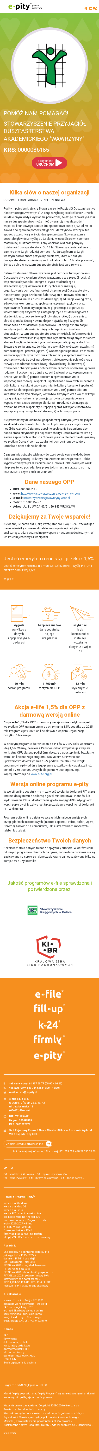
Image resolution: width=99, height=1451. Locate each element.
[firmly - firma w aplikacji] (49, 1040)
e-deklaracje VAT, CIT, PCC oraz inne (25, 1320)
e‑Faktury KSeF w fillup (17, 1227)
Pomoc (8, 1329)
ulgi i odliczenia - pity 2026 (19, 1262)
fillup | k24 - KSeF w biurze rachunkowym (28, 1237)
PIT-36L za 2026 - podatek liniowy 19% (26, 1275)
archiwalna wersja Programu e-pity (25, 1220)
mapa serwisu (75, 1178)
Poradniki (10, 1245)
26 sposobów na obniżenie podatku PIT (26, 1251)
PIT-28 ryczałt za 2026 (17, 1268)
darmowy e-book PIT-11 (17, 1349)
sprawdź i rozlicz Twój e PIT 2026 (23, 1300)
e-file (8, 1167)
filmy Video (10, 1338)
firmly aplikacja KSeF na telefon (23, 1233)
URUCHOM (45, 163)
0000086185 (26, 149)
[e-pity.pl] (49, 1056)
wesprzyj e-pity (18, 1178)
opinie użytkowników (55, 1174)
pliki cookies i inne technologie (61, 1417)
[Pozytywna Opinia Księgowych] (49, 910)
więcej (8, 578)
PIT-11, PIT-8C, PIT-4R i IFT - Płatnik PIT (27, 1282)
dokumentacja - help (16, 1342)
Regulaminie (65, 1413)
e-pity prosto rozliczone (25, 6)
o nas (30, 1174)
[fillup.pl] (49, 1009)
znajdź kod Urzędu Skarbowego (22, 1317)
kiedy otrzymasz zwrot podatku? (22, 1279)
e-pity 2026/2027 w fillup (18, 1223)
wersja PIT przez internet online (22, 1213)
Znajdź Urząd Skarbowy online (24, 1144)
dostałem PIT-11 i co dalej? (19, 1258)
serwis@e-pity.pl (26, 1092)
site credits (10, 1433)
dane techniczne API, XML (19, 1355)
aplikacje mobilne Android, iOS (22, 1216)
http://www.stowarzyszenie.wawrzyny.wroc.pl (50, 493)
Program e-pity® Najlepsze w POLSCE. (26, 1385)
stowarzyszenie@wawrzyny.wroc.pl (46, 498)
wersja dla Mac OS (15, 1206)
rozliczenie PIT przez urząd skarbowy (26, 1285)
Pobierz (19, 1196)
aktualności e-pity (14, 1352)
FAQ (6, 1335)
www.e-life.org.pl (41, 774)
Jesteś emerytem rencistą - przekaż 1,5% (49, 559)
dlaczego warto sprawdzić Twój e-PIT (25, 1303)
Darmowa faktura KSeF (18, 1230)
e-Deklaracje (12, 1294)
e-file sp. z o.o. (71, 1405)
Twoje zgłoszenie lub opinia (20, 1362)
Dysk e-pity (10, 1359)
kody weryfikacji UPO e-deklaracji (23, 1314)
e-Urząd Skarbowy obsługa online (23, 1310)
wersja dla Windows (15, 1203)
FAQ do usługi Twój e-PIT (18, 1307)
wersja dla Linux (13, 1210)
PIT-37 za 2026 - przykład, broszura (25, 1265)
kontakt (14, 1174)
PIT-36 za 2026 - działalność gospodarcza (28, 1272)
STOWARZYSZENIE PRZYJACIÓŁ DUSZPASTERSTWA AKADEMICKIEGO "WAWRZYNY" (45, 131)
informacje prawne (46, 1178)
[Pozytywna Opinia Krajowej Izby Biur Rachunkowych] (49, 950)
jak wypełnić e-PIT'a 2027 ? (20, 1255)
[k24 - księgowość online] (49, 1024)
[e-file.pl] (49, 994)
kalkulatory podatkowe (17, 1345)
